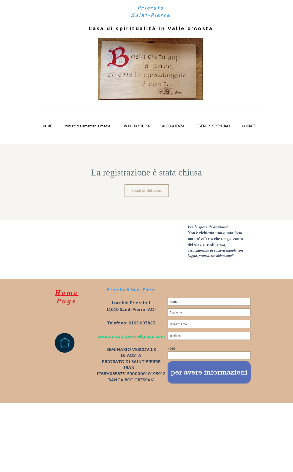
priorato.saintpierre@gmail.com (131, 336)
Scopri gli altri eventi (147, 190)
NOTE (171, 348)
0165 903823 (142, 323)
